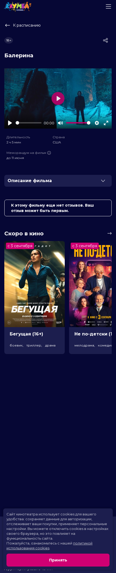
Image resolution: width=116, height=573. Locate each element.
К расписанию (27, 25)
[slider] (29, 122)
